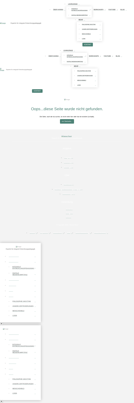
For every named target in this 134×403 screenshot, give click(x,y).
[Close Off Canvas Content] (1, 323)
